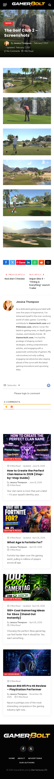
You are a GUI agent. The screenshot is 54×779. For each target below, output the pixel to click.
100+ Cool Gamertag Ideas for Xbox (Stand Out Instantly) (26, 614)
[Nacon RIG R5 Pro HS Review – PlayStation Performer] (27, 662)
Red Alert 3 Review (15, 278)
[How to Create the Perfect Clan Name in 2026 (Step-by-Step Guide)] (27, 447)
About (21, 758)
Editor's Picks (12, 459)
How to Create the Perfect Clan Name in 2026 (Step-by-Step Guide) (25, 474)
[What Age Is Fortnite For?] (27, 519)
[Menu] (5, 4)
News (8, 23)
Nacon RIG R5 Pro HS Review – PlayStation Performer (26, 687)
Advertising (35, 758)
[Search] (49, 4)
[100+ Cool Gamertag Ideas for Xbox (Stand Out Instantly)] (27, 587)
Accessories (11, 674)
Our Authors (26, 762)
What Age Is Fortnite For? (24, 542)
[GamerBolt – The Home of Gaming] (28, 5)
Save (22, 262)
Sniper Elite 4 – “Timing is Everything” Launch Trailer (39, 283)
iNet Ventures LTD (39, 770)
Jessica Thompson (23, 43)
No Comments (13, 51)
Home (12, 758)
